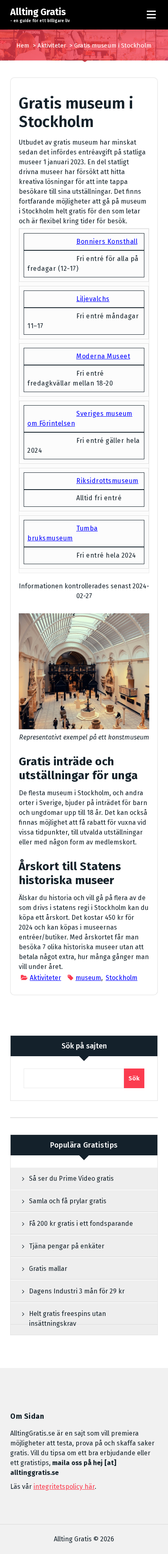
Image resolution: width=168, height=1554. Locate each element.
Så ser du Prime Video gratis (71, 1178)
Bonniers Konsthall (106, 241)
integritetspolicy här (64, 1486)
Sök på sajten (84, 1045)
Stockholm (121, 978)
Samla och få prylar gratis (67, 1201)
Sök (134, 1078)
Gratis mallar (48, 1269)
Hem (22, 45)
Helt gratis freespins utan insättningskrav (67, 1318)
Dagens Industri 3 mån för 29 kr (77, 1291)
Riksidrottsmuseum (107, 481)
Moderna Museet (103, 356)
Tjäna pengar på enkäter (66, 1246)
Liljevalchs (93, 299)
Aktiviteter (52, 45)
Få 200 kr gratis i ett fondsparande (81, 1223)
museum (88, 978)
